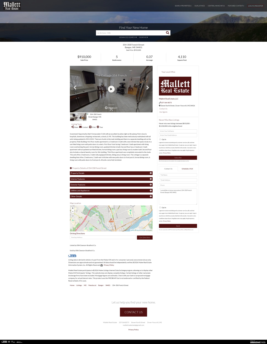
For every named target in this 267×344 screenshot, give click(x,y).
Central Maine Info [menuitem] (216, 6)
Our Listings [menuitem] (200, 6)
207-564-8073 (166, 103)
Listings (79, 285)
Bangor (101, 285)
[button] (167, 32)
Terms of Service (188, 229)
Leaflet (132, 230)
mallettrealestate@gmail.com (133, 325)
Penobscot (92, 285)
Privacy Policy (109, 265)
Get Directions (144, 237)
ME (85, 285)
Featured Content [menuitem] (235, 6)
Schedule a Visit (187, 169)
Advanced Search (127, 37)
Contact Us (163, 109)
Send (178, 226)
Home (72, 285)
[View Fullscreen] (72, 215)
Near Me (143, 37)
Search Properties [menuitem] (182, 6)
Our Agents (163, 112)
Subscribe (178, 158)
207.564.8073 (124, 322)
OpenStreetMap (140, 230)
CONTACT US (134, 312)
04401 (108, 285)
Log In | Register (255, 6)
